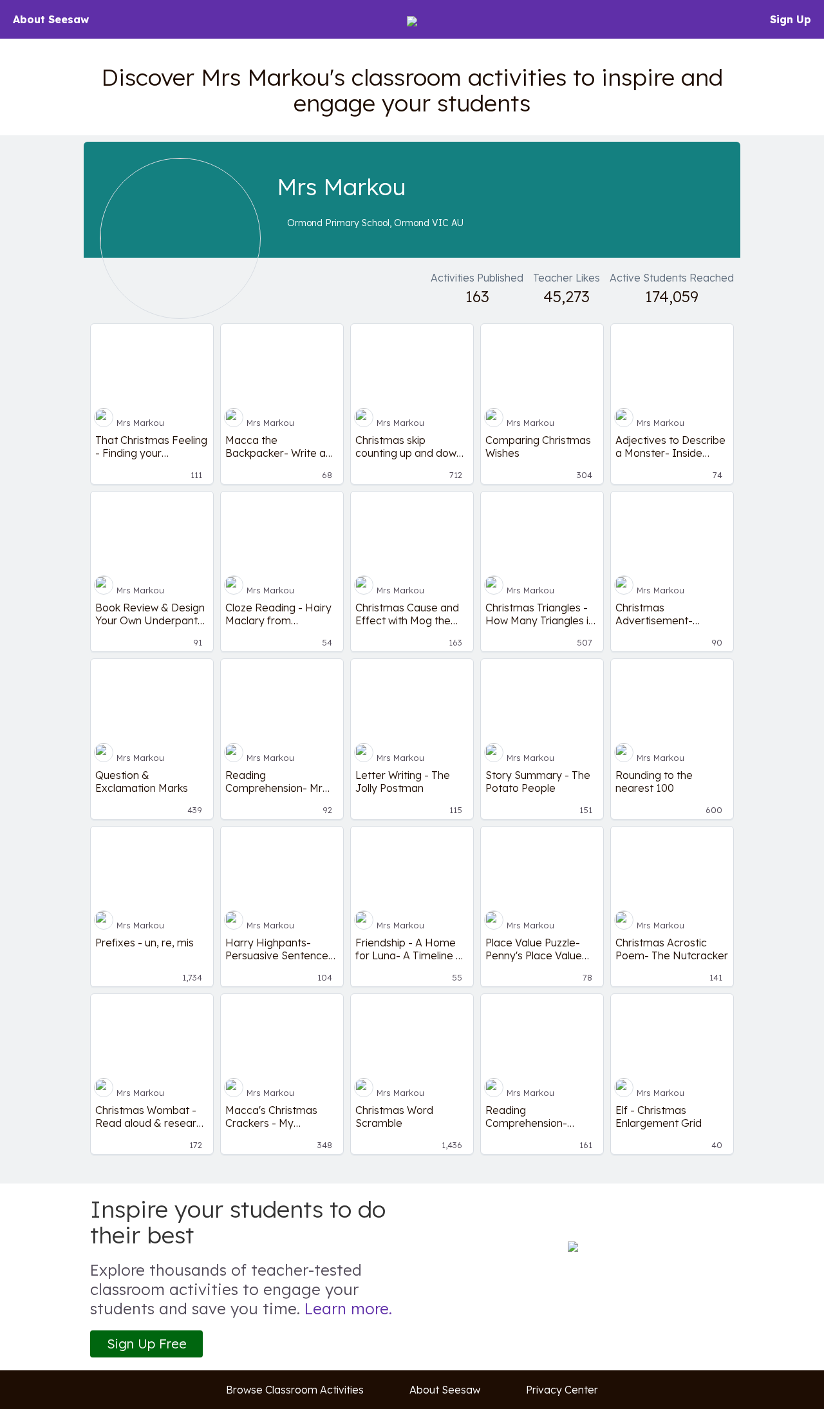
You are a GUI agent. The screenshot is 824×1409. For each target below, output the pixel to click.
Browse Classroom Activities (295, 1389)
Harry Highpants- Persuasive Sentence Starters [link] (276, 949)
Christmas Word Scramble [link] (394, 1116)
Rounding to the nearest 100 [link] (654, 781)
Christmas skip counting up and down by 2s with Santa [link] (408, 446)
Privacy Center (562, 1389)
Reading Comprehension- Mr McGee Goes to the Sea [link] (274, 781)
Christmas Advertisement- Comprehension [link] (654, 614)
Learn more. (348, 1308)
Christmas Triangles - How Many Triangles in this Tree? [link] (539, 614)
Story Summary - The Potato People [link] (537, 781)
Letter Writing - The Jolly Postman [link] (402, 781)
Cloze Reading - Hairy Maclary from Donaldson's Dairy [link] (278, 614)
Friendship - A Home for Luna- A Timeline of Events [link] (410, 949)
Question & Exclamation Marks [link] (141, 781)
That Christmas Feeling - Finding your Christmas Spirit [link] (151, 446)
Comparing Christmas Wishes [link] (538, 446)
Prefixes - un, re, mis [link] (144, 942)
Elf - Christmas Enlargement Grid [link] (658, 1116)
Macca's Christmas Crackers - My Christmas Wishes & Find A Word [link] (273, 1116)
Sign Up (790, 19)
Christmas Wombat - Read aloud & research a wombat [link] (151, 1116)
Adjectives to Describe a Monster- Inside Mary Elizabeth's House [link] (670, 446)
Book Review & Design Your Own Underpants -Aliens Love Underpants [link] (150, 614)
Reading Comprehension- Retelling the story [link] (529, 1116)
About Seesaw (51, 19)
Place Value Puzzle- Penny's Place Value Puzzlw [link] (533, 949)
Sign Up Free (147, 1344)
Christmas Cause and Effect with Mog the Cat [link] (407, 614)
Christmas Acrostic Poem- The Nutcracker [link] (671, 949)
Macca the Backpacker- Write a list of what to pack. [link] (275, 446)
